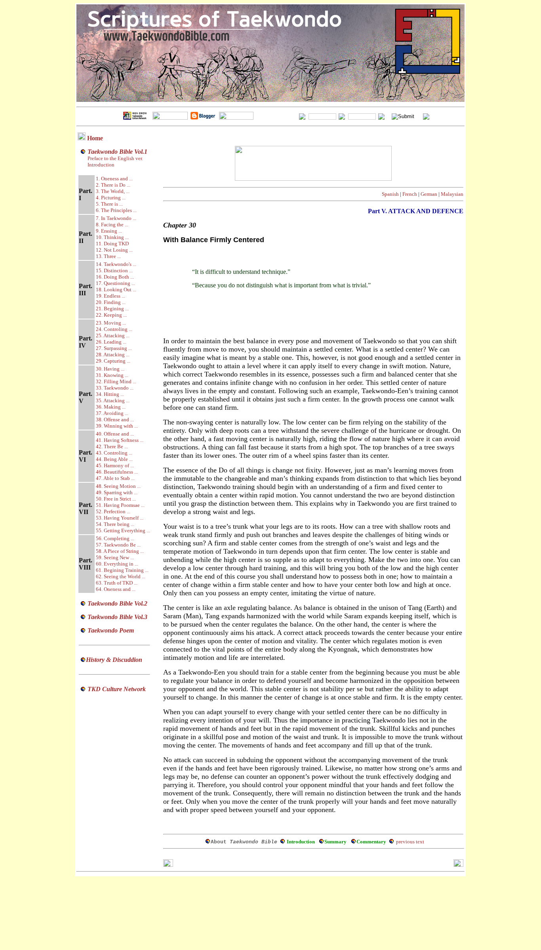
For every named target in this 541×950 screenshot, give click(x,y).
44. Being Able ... (114, 459)
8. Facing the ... (112, 224)
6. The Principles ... (116, 210)
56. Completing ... (115, 538)
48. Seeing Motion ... (118, 486)
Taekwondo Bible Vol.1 (117, 151)
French (409, 194)
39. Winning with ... (117, 426)
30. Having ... (110, 369)
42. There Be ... (112, 446)
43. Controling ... (114, 453)
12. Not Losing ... (114, 250)
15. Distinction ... (114, 270)
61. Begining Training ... (122, 570)
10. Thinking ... (112, 237)
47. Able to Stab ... (115, 478)
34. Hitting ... (110, 394)
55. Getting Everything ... (123, 530)
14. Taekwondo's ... (116, 264)
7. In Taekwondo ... (116, 218)
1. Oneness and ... (114, 179)
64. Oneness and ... (115, 589)
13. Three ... (108, 256)
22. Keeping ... (111, 315)
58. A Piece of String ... (120, 551)
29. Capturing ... (113, 361)
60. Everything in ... (117, 564)
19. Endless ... (110, 296)
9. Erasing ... (109, 231)
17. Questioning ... (115, 283)
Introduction (101, 165)
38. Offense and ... (115, 419)
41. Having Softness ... (119, 440)
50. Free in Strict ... (116, 499)
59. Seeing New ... (115, 557)
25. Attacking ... (113, 335)
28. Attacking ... (113, 354)
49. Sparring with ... (116, 492)
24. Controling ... (114, 329)
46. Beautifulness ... (117, 472)
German (429, 194)
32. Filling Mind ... (116, 381)
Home (95, 138)
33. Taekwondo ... (114, 388)
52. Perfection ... (113, 511)
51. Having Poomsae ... (120, 505)
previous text (410, 842)
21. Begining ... (112, 309)
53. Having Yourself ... (119, 518)
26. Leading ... (111, 342)
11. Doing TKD (112, 244)
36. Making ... (111, 407)
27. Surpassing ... (114, 348)
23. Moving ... (111, 323)
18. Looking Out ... (116, 289)
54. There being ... (115, 524)
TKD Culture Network (117, 689)
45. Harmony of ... (115, 465)
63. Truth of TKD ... (116, 583)
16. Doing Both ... (115, 277)
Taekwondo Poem (111, 630)
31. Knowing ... (112, 375)
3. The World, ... (113, 191)
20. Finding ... (111, 302)
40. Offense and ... (115, 434)
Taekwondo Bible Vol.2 (117, 603)
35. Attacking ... (113, 400)
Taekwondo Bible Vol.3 (117, 617)
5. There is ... (109, 204)
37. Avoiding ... (112, 413)
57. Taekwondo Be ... (118, 545)
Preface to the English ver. (114, 158)
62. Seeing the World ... (120, 576)
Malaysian (452, 194)
